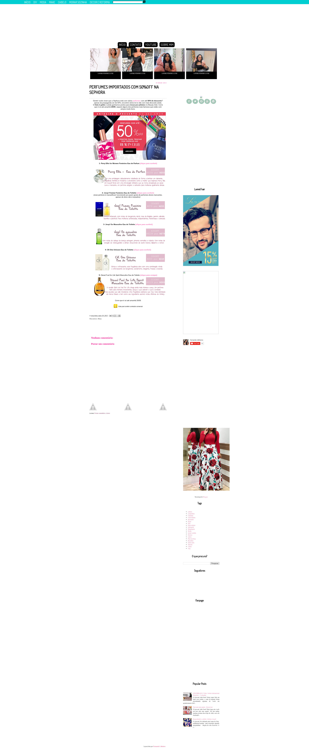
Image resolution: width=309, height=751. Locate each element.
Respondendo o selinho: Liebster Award (204, 719)
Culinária (190, 515)
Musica (190, 535)
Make (52, 2)
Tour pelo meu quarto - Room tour (203, 707)
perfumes (136, 101)
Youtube (150, 44)
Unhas (190, 546)
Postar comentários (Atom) (102, 413)
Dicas (100, 319)
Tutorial (190, 544)
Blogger (205, 497)
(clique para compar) (148, 275)
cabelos (190, 512)
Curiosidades (191, 517)
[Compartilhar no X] (117, 316)
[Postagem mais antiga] (163, 407)
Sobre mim (191, 543)
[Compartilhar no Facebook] (119, 316)
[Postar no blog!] (115, 316)
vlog (189, 548)
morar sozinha (192, 533)
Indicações (191, 527)
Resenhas (190, 541)
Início (122, 44)
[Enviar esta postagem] (110, 316)
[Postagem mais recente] (93, 407)
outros (190, 537)
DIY (189, 523)
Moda (189, 531)
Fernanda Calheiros (159, 746)
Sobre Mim (167, 44)
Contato (135, 44)
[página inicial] (128, 410)
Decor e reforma (100, 2)
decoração (191, 519)
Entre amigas (191, 525)
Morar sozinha (78, 2)
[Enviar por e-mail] (112, 316)
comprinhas (191, 514)
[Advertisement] (201, 147)
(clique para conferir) (148, 163)
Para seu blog (192, 539)
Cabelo (62, 2)
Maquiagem (191, 529)
